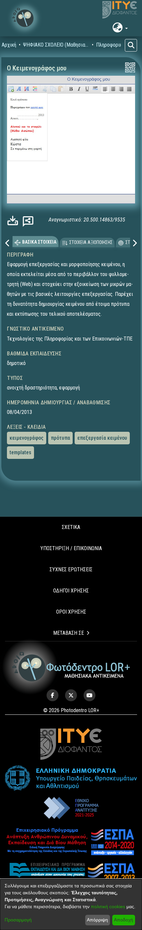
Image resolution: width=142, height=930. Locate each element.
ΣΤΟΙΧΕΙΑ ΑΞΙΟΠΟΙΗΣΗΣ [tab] (91, 242)
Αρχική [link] (9, 45)
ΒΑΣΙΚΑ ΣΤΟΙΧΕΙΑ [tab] (39, 242)
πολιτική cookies (108, 906)
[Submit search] (131, 45)
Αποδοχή (123, 919)
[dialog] (71, 904)
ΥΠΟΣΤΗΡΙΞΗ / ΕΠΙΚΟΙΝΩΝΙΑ (71, 548)
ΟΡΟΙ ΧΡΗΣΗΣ (71, 612)
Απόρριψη (97, 919)
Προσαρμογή (18, 919)
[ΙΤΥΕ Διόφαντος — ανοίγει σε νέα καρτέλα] (119, 10)
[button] (25, 18)
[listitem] (52, 695)
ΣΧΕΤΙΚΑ (71, 527)
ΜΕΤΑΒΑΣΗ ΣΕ (68, 633)
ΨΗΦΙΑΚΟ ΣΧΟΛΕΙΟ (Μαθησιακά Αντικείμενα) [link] (56, 45)
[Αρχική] (71, 666)
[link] (14, 221)
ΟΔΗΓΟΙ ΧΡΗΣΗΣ (71, 590)
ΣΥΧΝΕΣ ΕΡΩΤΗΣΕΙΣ (71, 569)
